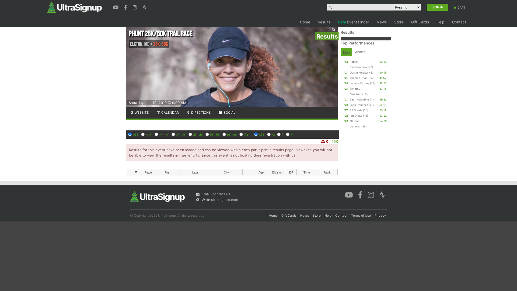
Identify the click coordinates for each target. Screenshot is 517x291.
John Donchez (359, 104)
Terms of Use (361, 215)
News (382, 22)
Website (141, 112)
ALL (136, 135)
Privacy (380, 215)
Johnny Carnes (359, 83)
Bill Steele (356, 110)
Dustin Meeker (359, 72)
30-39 (181, 135)
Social (229, 112)
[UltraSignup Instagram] (136, 6)
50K (334, 141)
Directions (200, 112)
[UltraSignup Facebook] (126, 6)
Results (324, 22)
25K (324, 141)
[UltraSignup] (74, 7)
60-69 (232, 135)
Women (360, 52)
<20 (149, 135)
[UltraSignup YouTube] (116, 6)
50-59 (215, 135)
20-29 (164, 135)
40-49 (198, 135)
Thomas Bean (359, 77)
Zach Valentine (359, 99)
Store (399, 22)
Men (346, 52)
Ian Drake (356, 115)
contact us (221, 194)
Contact (459, 22)
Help (440, 22)
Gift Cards (420, 22)
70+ (247, 135)
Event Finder (353, 22)
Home (305, 22)
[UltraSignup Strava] (145, 6)
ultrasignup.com (224, 200)
